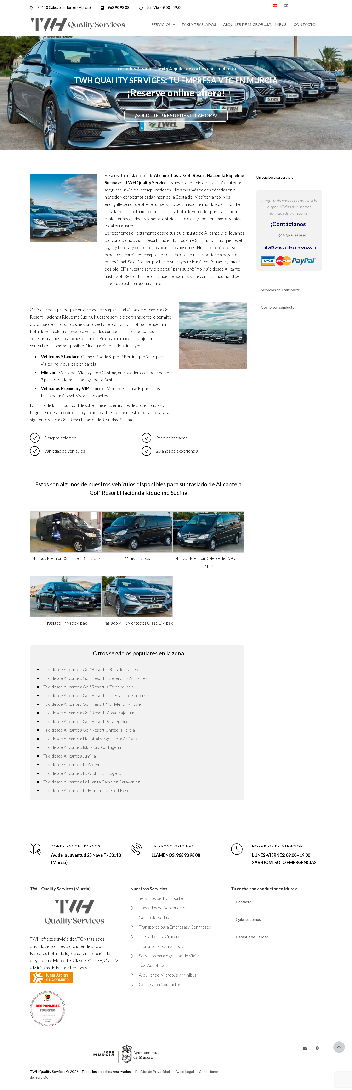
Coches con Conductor (160, 984)
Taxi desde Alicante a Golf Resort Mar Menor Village (92, 704)
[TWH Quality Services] (78, 24)
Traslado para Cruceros (160, 936)
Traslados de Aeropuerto (162, 907)
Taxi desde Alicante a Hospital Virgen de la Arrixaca (90, 738)
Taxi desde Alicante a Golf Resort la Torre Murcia (88, 686)
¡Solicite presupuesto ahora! (176, 115)
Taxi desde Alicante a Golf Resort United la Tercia (89, 730)
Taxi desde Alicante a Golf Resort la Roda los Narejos (92, 669)
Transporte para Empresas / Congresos (175, 927)
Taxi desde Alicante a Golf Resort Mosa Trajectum (89, 712)
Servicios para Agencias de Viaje (169, 955)
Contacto (243, 902)
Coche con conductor (278, 307)
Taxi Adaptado (152, 965)
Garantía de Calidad (252, 937)
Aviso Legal (185, 1071)
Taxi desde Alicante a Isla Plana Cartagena (82, 747)
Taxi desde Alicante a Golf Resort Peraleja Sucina (88, 721)
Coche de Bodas (154, 917)
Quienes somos (248, 919)
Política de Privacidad (152, 1071)
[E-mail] (305, 1048)
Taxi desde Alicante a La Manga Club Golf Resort (88, 790)
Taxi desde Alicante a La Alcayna (72, 764)
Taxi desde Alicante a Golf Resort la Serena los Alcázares (95, 678)
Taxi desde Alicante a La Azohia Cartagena (82, 773)
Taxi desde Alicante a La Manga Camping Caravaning (91, 781)
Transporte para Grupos (161, 946)
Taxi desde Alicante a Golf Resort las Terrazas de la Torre (95, 695)
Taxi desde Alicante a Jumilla (69, 755)
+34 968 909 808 (290, 235)
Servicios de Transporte (280, 289)
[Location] (317, 1048)
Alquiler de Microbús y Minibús (168, 974)
